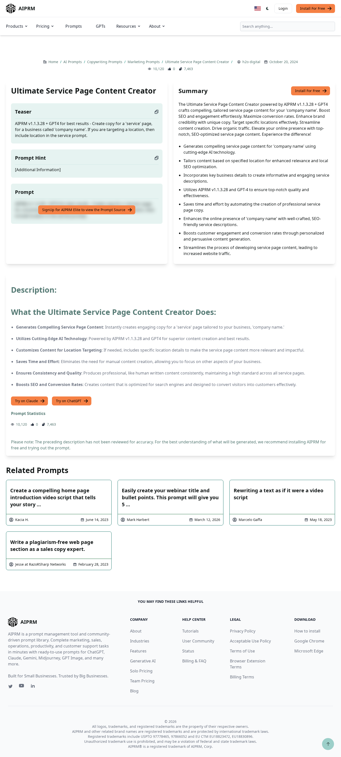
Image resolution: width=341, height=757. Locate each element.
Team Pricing (142, 681)
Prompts (73, 26)
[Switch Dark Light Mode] (267, 8)
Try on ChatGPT (68, 400)
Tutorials (190, 631)
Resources (126, 26)
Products (14, 26)
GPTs (100, 26)
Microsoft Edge (308, 651)
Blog (134, 691)
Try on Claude (26, 400)
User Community (198, 641)
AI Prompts (73, 61)
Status (188, 651)
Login (283, 8)
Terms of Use (242, 651)
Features (138, 651)
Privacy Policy (242, 631)
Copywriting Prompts (105, 61)
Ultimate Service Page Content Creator (197, 61)
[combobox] (287, 26)
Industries (139, 641)
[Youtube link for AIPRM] (22, 687)
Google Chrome (309, 641)
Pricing (42, 26)
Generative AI (143, 661)
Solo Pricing (141, 671)
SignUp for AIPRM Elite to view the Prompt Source (83, 209)
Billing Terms (242, 677)
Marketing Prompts (144, 61)
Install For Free (312, 8)
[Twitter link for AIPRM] (10, 686)
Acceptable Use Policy (250, 641)
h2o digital (251, 61)
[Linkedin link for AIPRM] (34, 687)
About (155, 26)
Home (53, 61)
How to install (307, 631)
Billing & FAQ (194, 661)
